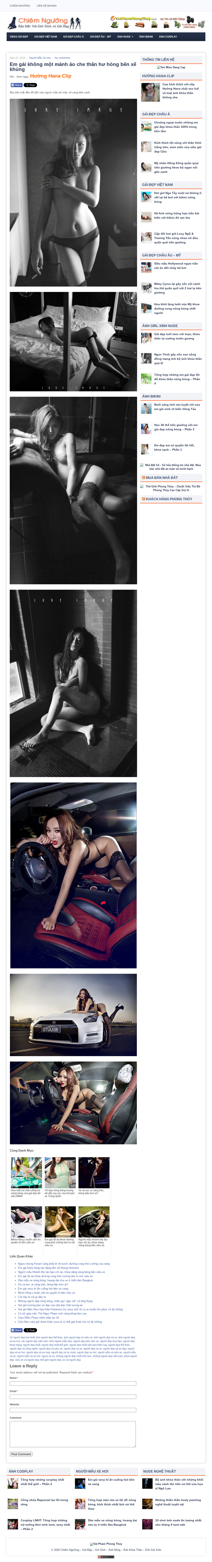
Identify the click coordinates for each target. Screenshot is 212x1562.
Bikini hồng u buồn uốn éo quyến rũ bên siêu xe (46, 1292)
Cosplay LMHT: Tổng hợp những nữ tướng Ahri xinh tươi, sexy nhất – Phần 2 (45, 1525)
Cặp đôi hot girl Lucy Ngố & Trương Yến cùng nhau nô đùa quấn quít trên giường (176, 238)
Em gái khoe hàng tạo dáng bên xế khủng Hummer (48, 1267)
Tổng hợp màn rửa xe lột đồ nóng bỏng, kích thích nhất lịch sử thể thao (112, 1504)
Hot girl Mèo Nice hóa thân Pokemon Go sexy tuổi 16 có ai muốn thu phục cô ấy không (70, 1309)
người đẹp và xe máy (38, 1352)
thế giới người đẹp (50, 1359)
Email (14, 1391)
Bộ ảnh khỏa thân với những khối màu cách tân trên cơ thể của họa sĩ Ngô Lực (179, 1484)
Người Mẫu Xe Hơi (22, 45)
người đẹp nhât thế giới (55, 1345)
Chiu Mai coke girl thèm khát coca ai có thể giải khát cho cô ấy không (60, 1321)
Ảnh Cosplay (168, 36)
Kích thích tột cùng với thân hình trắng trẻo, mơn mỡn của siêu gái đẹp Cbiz (177, 147)
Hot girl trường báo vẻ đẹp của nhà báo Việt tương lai (50, 1305)
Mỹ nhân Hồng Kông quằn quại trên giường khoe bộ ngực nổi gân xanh (176, 167)
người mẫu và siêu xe (110, 1352)
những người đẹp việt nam (108, 1356)
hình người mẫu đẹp (60, 1341)
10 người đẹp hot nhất (22, 1337)
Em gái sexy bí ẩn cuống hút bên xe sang (43, 1288)
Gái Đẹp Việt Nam (45, 36)
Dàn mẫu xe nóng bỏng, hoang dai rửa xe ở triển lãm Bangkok (55, 1280)
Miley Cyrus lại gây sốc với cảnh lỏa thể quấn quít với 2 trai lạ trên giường (177, 288)
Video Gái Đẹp (19, 36)
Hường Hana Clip (50, 76)
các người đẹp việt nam (34, 1341)
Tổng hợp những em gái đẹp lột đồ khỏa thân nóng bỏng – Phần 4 (177, 379)
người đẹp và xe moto (63, 1352)
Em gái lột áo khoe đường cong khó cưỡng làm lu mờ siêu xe (55, 1276)
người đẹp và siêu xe (51, 1348)
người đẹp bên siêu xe (86, 1341)
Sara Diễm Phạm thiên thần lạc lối (38, 1317)
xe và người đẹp (72, 1359)
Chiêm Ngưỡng (20, 5)
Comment (15, 1417)
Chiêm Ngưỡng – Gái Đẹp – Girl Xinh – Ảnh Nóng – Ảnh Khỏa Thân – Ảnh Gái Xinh (111, 1549)
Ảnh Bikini (146, 36)
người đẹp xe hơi (86, 1352)
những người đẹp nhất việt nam (74, 1356)
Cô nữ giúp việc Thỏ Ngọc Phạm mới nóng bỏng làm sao (52, 1313)
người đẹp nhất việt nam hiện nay (88, 1345)
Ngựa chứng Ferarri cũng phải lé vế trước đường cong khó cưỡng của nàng (64, 1263)
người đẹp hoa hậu (111, 1341)
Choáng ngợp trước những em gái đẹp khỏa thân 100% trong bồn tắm (176, 127)
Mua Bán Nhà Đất (162, 478)
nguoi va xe (48, 1356)
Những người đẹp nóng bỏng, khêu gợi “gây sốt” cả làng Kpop (55, 1301)
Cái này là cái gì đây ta (32, 1296)
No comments (62, 57)
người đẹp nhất (31, 1345)
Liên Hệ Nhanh (47, 5)
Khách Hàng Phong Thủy (169, 499)
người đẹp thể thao (119, 1345)
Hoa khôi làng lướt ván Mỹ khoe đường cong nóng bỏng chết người (177, 309)
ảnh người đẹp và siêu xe (78, 1337)
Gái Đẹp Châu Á (73, 36)
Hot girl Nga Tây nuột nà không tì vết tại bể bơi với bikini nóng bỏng (177, 197)
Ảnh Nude (125, 36)
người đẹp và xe (73, 1348)
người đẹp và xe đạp (114, 1348)
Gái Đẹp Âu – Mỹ (100, 36)
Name (14, 1378)
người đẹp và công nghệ (23, 1348)
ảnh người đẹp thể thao (49, 1337)
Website (14, 1404)
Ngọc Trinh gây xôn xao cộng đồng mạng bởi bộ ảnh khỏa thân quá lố (178, 359)
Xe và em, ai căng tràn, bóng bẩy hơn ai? (43, 1284)
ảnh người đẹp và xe (105, 1337)
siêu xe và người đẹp (27, 1359)
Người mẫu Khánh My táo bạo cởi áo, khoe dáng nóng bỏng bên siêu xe (61, 1272)
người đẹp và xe (92, 1348)
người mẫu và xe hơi (28, 1356)
